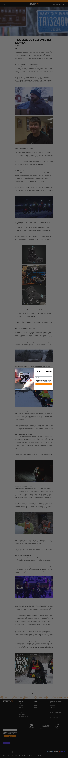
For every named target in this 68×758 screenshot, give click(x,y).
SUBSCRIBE (43, 383)
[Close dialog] (52, 369)
